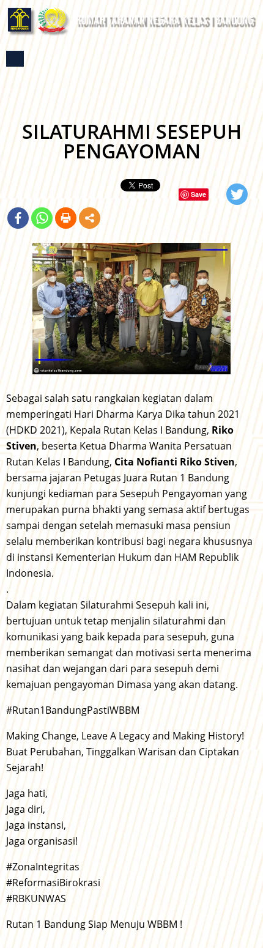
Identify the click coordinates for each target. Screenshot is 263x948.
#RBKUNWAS (36, 898)
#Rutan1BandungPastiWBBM (72, 710)
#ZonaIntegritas (43, 866)
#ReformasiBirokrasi (53, 882)
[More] (89, 218)
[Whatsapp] (42, 218)
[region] (131, 308)
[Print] (65, 218)
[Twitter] (237, 194)
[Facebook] (18, 218)
